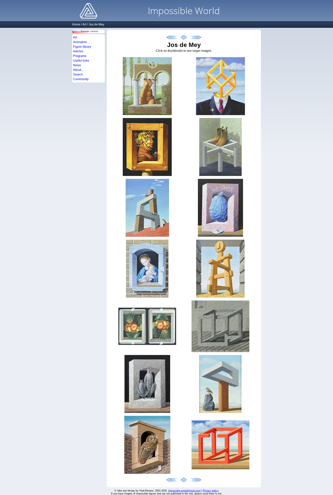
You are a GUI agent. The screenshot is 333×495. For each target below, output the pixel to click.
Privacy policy (211, 490)
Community (81, 79)
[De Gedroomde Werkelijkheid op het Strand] (220, 469)
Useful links (81, 60)
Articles (78, 51)
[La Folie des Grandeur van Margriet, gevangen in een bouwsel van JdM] (147, 115)
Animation (80, 42)
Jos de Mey (96, 24)
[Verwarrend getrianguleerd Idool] (220, 297)
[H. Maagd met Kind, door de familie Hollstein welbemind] (147, 297)
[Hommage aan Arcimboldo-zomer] (147, 176)
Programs (79, 56)
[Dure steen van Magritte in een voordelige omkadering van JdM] (220, 236)
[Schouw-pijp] (147, 236)
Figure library (82, 46)
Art (84, 24)
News (77, 65)
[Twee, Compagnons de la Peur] (147, 413)
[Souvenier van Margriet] (220, 352)
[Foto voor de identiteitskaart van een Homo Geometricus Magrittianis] (220, 115)
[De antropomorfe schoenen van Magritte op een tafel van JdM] (220, 176)
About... (78, 69)
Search (78, 74)
